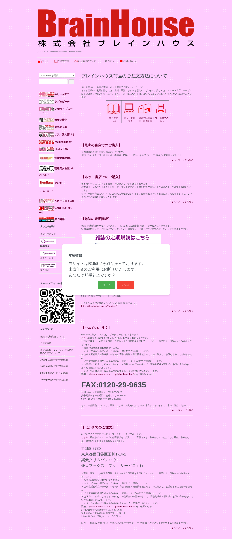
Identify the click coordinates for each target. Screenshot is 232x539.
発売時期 (44, 270)
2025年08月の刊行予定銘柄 (54, 373)
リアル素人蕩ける (64, 134)
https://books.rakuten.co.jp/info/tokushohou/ (112, 374)
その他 (58, 182)
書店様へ (109, 61)
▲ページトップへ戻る (182, 160)
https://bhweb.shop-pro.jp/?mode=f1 (99, 306)
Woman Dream (63, 141)
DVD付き (44, 246)
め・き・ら (48, 191)
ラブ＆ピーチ (62, 101)
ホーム (45, 61)
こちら (84, 338)
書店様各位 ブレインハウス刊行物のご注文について (56, 351)
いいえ (125, 285)
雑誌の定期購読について (52, 336)
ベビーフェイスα (64, 200)
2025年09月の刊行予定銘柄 (54, 366)
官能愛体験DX (62, 157)
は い (106, 285)
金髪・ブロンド (48, 234)
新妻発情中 (60, 119)
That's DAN (61, 149)
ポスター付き (47, 258)
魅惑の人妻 (60, 127)
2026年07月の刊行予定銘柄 (54, 379)
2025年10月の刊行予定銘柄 (54, 359)
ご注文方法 (63, 61)
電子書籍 (59, 219)
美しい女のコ (62, 94)
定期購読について (87, 61)
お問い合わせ (130, 61)
